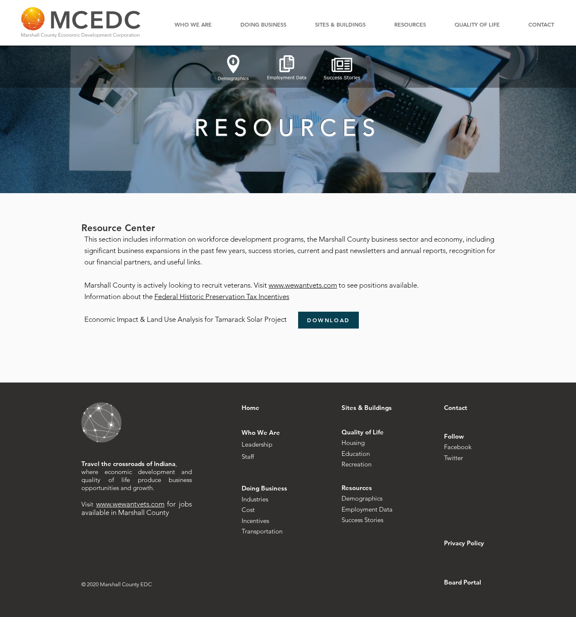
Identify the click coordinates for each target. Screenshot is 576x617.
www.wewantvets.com (303, 285)
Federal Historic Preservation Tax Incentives (221, 296)
